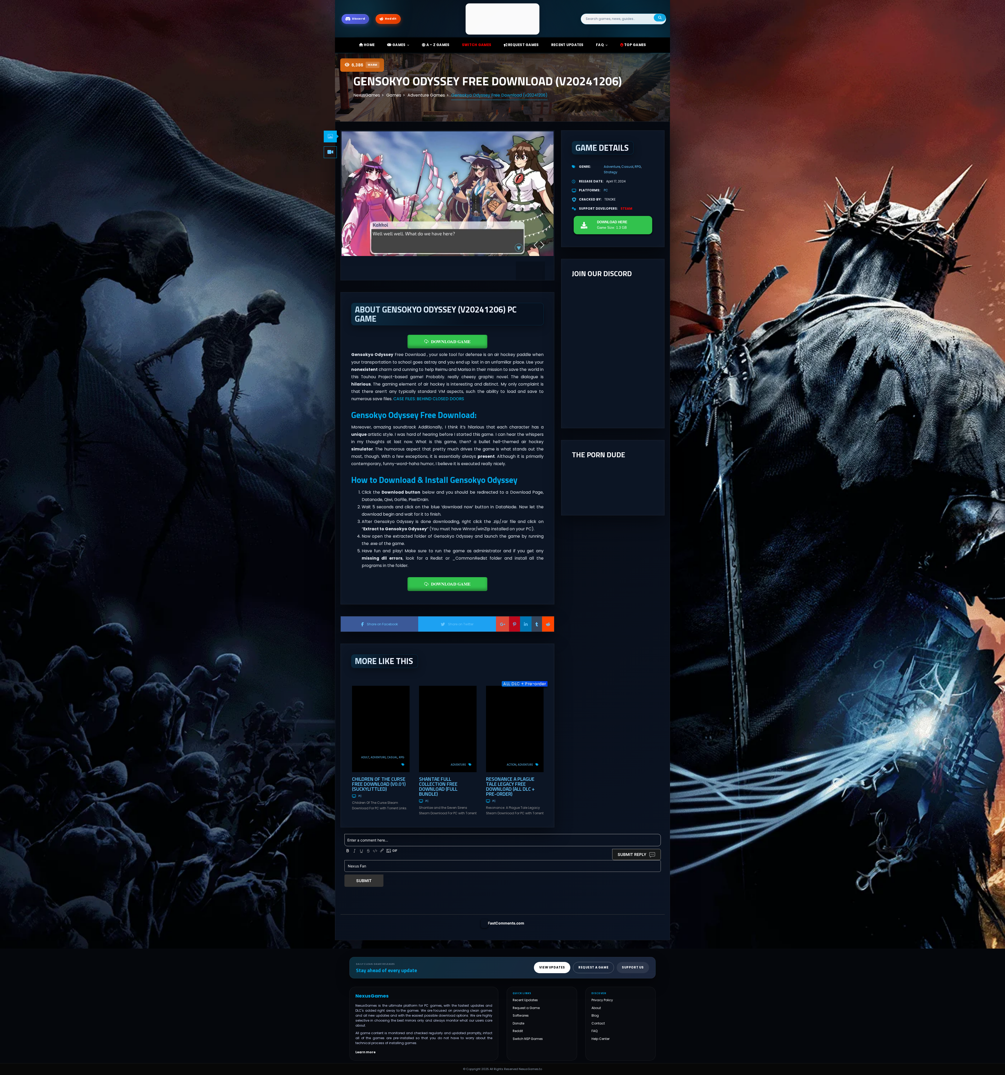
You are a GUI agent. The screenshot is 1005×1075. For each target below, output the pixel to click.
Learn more (365, 1052)
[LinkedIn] (526, 624)
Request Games (523, 44)
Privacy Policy (602, 1000)
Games (399, 44)
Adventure (378, 757)
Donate (518, 1023)
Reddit (518, 1031)
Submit (364, 880)
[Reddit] (548, 624)
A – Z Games (437, 44)
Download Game (451, 341)
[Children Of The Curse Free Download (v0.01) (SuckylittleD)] (381, 729)
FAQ (600, 44)
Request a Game (526, 1008)
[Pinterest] (514, 624)
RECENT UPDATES (567, 44)
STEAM (626, 208)
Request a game (593, 967)
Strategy (610, 172)
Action (511, 764)
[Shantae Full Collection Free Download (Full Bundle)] (448, 729)
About (596, 1008)
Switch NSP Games (528, 1039)
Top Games (634, 44)
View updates (552, 967)
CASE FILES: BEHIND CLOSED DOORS (428, 399)
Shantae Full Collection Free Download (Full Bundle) (438, 786)
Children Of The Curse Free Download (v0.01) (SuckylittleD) (379, 784)
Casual (392, 757)
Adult (365, 757)
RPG (401, 757)
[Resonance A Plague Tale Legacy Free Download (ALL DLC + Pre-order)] (515, 729)
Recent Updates (525, 1000)
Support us (633, 967)
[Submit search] (660, 17)
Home (369, 44)
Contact (598, 1023)
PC (360, 796)
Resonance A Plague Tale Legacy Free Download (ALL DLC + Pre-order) (510, 786)
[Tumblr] (537, 624)
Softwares (521, 1015)
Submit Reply (632, 854)
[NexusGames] (502, 18)
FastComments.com (506, 923)
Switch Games (476, 44)
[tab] (330, 136)
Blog (595, 1015)
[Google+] (502, 624)
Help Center (600, 1039)
